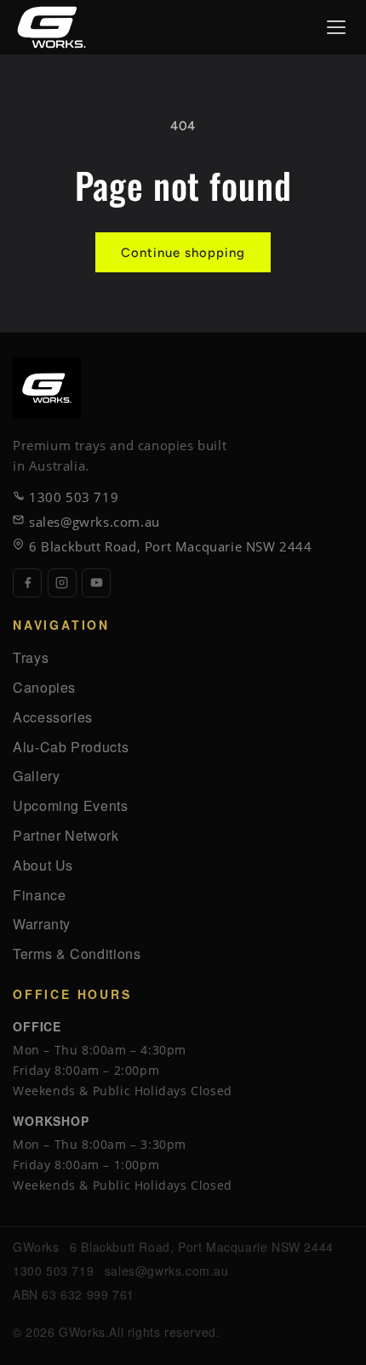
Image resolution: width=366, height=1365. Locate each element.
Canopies (44, 687)
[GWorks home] (51, 27)
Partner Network (66, 835)
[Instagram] (62, 582)
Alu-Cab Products (71, 747)
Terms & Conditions (77, 953)
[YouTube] (96, 582)
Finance (39, 895)
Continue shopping (183, 252)
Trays (31, 657)
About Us (43, 865)
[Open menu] (336, 27)
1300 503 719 (73, 496)
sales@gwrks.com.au (94, 521)
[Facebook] (27, 582)
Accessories (53, 717)
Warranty (42, 924)
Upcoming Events (71, 805)
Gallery (36, 775)
